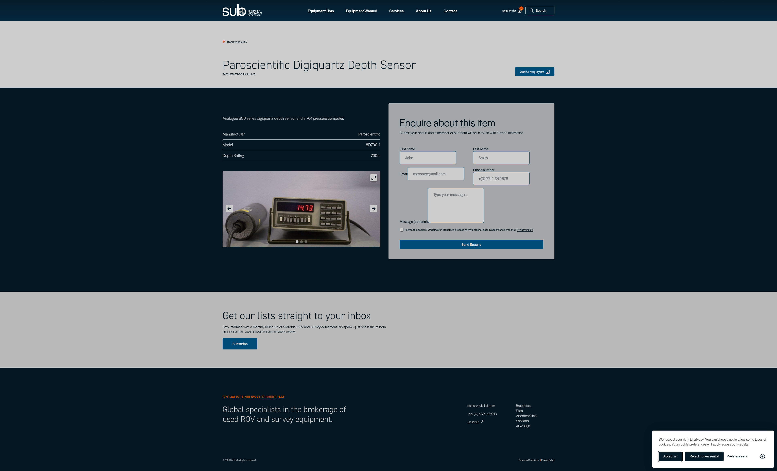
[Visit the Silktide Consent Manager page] (762, 456)
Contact (450, 11)
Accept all (670, 456)
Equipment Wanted (361, 11)
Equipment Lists (321, 11)
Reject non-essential (704, 456)
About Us (423, 11)
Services (396, 11)
